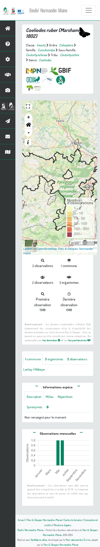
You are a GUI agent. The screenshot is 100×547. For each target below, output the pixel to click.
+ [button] (28, 117)
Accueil (21, 520)
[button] (28, 125)
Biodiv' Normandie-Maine (48, 10)
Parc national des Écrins (78, 539)
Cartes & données (73, 520)
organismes (54, 359)
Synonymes (34, 407)
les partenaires (77, 340)
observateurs (77, 359)
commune (33, 359)
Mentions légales (62, 525)
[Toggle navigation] (89, 10)
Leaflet (27, 248)
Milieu (50, 397)
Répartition (65, 397)
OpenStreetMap (47, 248)
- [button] (28, 132)
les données (50, 340)
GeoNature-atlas (39, 539)
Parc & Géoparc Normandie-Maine (44, 520)
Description (34, 397)
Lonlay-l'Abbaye (34, 369)
